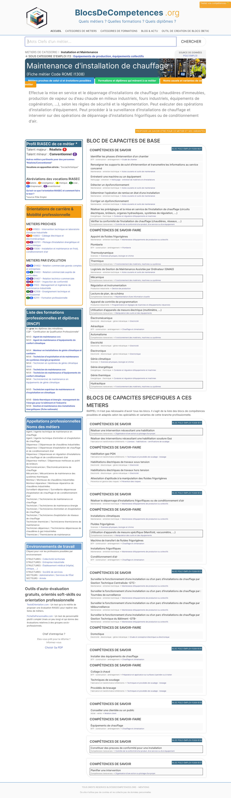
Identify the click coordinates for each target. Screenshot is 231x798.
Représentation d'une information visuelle (132, 297)
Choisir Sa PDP (54, 647)
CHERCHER (191, 41)
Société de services (53, 572)
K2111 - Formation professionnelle (50, 298)
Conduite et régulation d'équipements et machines (135, 216)
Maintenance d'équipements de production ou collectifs (145, 240)
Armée (42, 578)
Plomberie (126, 248)
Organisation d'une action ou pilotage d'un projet (135, 433)
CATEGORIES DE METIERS (81, 30)
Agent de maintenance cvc (47, 336)
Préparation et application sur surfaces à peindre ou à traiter (147, 675)
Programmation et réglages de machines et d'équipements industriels (141, 305)
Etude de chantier (129, 159)
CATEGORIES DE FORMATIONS (118, 30)
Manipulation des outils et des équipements (133, 313)
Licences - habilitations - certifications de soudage (148, 441)
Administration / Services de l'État (56, 575)
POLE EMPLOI (190, 55)
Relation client (110, 713)
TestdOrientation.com (38, 604)
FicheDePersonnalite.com (40, 616)
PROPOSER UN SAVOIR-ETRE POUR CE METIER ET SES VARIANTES (170, 131)
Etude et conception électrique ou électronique (149, 637)
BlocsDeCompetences (127, 12)
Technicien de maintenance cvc (49, 369)
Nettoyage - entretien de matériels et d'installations (133, 180)
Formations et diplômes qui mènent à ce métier (127, 80)
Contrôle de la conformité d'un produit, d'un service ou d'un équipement (145, 224)
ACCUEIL (55, 30)
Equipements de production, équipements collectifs (108, 56)
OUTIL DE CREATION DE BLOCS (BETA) (185, 30)
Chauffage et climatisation (133, 329)
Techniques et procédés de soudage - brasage (146, 457)
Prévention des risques (131, 481)
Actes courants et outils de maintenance (138, 171)
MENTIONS (143, 787)
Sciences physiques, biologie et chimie (117, 256)
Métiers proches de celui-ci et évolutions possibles (59, 80)
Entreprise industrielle (53, 562)
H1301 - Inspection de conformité (51, 281)
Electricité (134, 321)
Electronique (135, 354)
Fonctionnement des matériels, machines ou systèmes (138, 264)
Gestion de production (121, 288)
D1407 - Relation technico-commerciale (54, 278)
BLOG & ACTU (149, 30)
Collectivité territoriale (54, 559)
